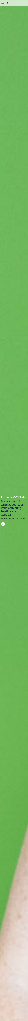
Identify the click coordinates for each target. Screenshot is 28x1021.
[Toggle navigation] (25, 3)
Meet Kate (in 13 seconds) (10, 524)
